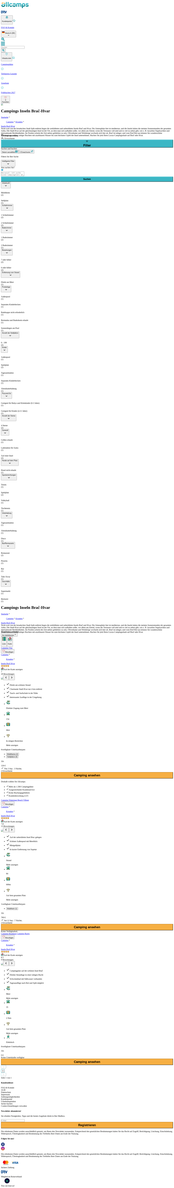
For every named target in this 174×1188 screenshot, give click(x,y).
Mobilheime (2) (12, 754)
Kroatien (19, 122)
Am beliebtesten (8, 635)
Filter (87, 145)
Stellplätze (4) (12, 757)
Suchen (87, 179)
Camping (10, 122)
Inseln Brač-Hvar (8, 126)
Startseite (4, 117)
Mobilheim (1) (12, 909)
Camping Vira (6, 648)
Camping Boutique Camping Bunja (15, 934)
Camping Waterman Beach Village (15, 800)
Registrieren (87, 1125)
